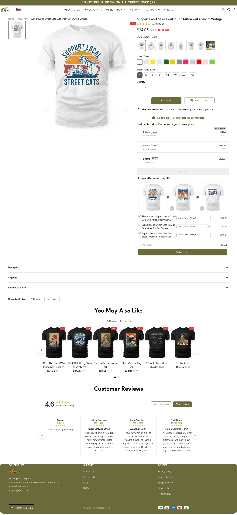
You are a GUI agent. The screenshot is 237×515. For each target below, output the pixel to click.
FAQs (85, 482)
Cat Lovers (22, 18)
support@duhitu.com (19, 490)
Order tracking (90, 477)
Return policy (164, 488)
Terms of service (166, 477)
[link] (10, 506)
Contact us (88, 471)
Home (11, 18)
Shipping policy (165, 482)
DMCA (86, 488)
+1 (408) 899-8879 (18, 486)
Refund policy (164, 493)
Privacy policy (164, 471)
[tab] (115, 377)
